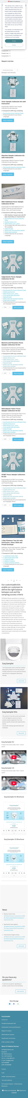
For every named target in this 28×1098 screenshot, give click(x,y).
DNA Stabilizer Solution (8, 1034)
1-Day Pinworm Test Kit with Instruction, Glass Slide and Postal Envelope (12, 542)
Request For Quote (7, 1031)
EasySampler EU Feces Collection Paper (14, 290)
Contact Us (4, 1019)
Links (3, 1073)
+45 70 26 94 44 (8, 1056)
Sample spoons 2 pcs (11, 222)
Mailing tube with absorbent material (15, 230)
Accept (14, 41)
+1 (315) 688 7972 (9, 1058)
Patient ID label (9, 228)
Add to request (18, 307)
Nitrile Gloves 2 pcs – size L (12, 223)
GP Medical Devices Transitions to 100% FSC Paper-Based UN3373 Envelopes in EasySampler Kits (14, 917)
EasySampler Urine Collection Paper (13, 113)
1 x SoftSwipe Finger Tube (10, 555)
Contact (4, 1069)
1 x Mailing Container (9, 561)
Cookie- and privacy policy (8, 1076)
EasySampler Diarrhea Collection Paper (14, 167)
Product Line (5, 53)
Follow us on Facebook (9, 1090)
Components (5, 56)
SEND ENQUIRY (20, 991)
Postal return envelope (11, 232)
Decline (14, 45)
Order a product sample (8, 1042)
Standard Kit (5, 51)
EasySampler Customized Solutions (11, 1027)
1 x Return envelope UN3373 (11, 562)
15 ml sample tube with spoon (11, 295)
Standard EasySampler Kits (9, 1023)
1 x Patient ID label (8, 559)
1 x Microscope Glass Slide (10, 557)
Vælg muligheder (8, 120)
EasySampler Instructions (8, 1038)
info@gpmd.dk (9, 1060)
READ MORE (21, 681)
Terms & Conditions (7, 1080)
